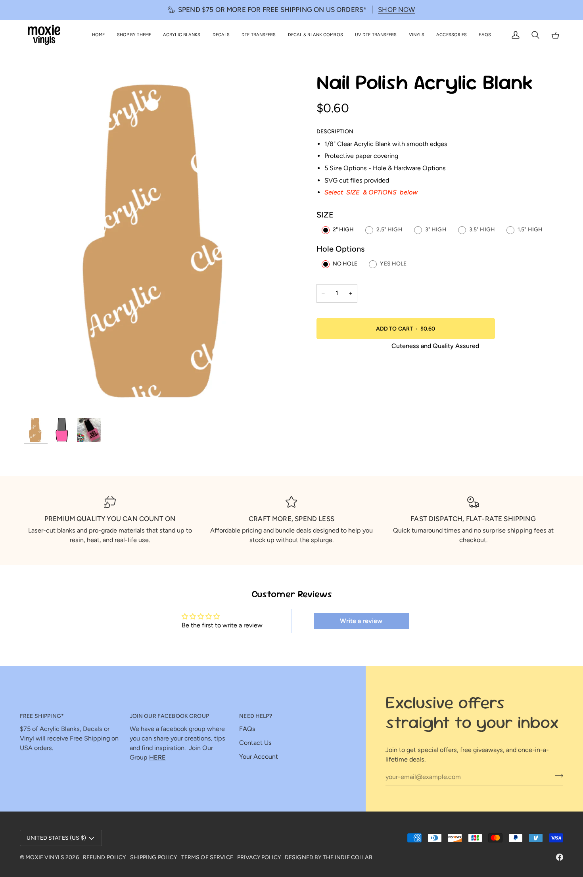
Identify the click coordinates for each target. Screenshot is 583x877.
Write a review (361, 621)
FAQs (247, 729)
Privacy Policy (259, 857)
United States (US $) (56, 838)
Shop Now (396, 9)
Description (335, 131)
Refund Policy (104, 857)
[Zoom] (39, 402)
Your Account (258, 756)
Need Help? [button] (255, 716)
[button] (134, 35)
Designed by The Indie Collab (328, 857)
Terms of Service (207, 857)
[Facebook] (559, 857)
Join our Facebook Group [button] (169, 716)
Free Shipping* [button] (42, 716)
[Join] (556, 775)
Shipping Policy (153, 857)
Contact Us (255, 742)
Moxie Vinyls (44, 857)
